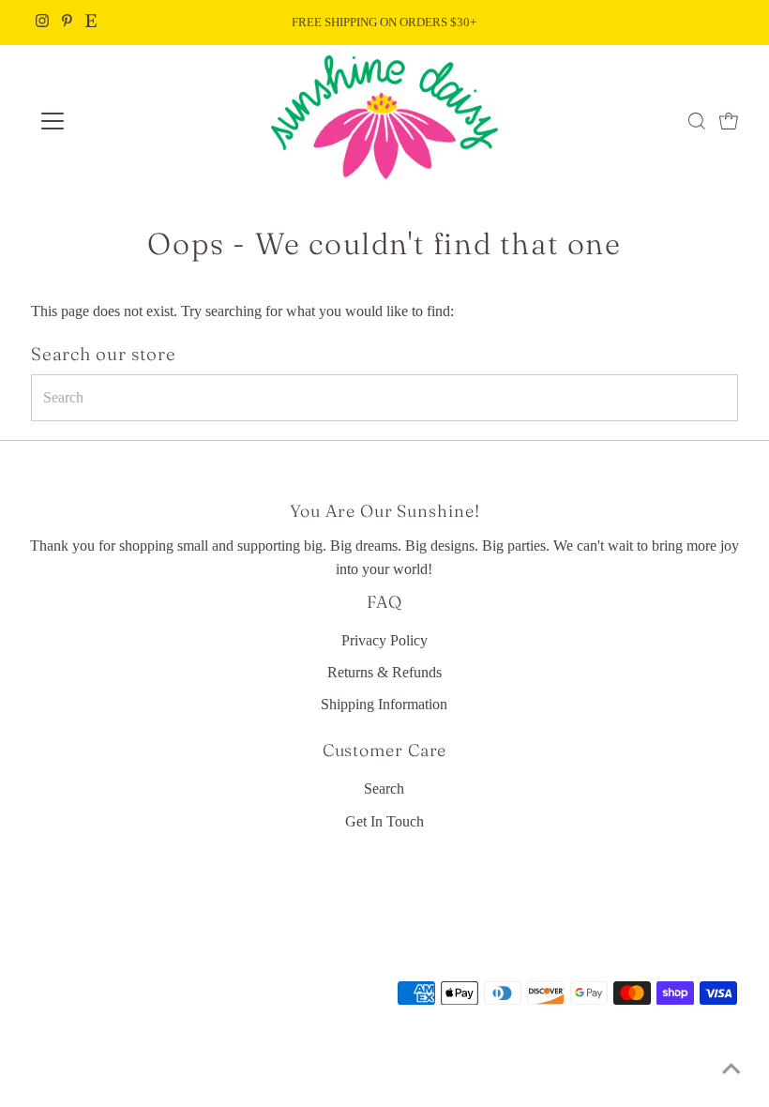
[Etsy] (91, 22)
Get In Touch (384, 821)
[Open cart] (728, 121)
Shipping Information (384, 704)
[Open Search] (696, 121)
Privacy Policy (384, 640)
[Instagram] (42, 22)
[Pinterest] (67, 22)
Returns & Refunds (384, 672)
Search (384, 788)
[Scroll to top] (731, 1069)
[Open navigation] (114, 121)
